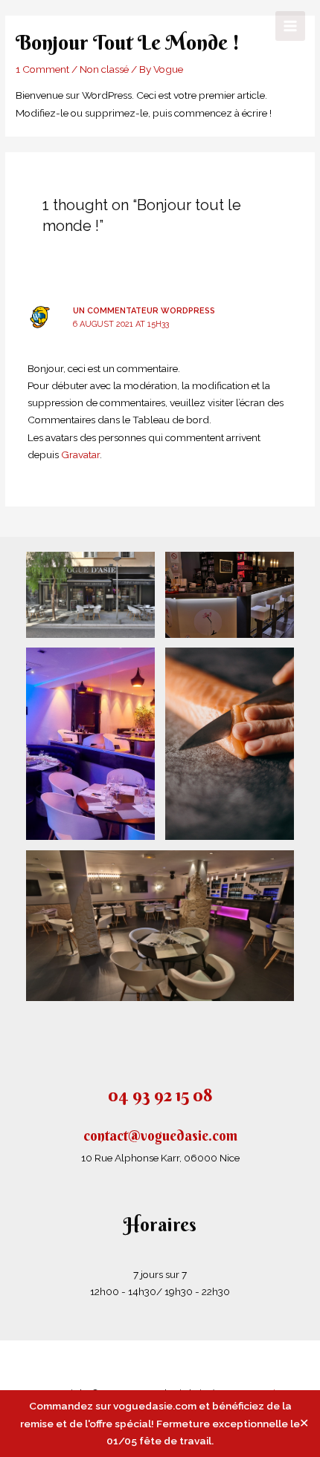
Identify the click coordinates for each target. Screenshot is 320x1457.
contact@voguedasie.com (160, 1135)
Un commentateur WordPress (144, 311)
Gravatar (80, 454)
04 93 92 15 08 (160, 1094)
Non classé (104, 69)
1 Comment (42, 69)
